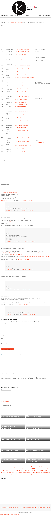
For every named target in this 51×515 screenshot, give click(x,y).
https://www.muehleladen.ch (21, 111)
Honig (7, 470)
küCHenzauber (36, 474)
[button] (8, 507)
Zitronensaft (3, 467)
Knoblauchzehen (25, 467)
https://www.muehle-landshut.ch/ (22, 85)
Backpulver (35, 470)
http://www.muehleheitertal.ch (21, 151)
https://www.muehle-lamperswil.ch (22, 137)
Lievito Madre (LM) (11, 467)
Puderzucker (24, 470)
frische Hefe (27, 472)
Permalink (24, 200)
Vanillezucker (5, 472)
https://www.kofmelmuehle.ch (21, 125)
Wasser (18, 470)
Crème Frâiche (36, 467)
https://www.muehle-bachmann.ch (22, 130)
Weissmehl (22, 472)
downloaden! (6, 401)
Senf (29, 474)
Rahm (2, 468)
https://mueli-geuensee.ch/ (21, 104)
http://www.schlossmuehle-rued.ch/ (23, 65)
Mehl (14, 472)
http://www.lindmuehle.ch (20, 59)
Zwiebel (19, 467)
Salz (30, 467)
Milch (42, 472)
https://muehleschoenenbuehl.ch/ (22, 88)
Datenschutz (20, 512)
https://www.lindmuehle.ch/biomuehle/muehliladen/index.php (15, 278)
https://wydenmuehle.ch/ (20, 102)
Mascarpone (45, 468)
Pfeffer (38, 472)
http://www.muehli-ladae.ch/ (21, 127)
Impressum (24, 512)
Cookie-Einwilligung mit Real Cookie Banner (9, 514)
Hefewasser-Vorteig (12, 470)
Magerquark (12, 474)
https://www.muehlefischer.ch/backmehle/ (24, 77)
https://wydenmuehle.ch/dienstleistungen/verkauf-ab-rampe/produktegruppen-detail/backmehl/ (22, 252)
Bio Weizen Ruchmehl (26, 468)
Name (2, 335)
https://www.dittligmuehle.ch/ (21, 71)
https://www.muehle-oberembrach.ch (23, 145)
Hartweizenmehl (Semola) (8, 468)
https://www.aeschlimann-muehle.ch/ (23, 68)
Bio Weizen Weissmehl (21, 474)
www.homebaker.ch (39, 142)
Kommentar (3, 323)
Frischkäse (18, 472)
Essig (31, 474)
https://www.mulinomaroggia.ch (22, 141)
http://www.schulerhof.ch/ (20, 106)
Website (2, 340)
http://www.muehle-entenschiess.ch (23, 134)
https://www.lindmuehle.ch (21, 117)
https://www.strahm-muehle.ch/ (22, 96)
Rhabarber (46, 472)
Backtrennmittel (43, 467)
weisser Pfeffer (3, 470)
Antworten (30, 200)
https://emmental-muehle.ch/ (21, 74)
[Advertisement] (25, 36)
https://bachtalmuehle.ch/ (20, 54)
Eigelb (16, 467)
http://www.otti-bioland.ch (20, 94)
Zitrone (32, 472)
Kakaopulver (38, 468)
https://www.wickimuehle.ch (21, 109)
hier (27, 383)
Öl (32, 474)
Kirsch (41, 468)
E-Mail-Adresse (4, 338)
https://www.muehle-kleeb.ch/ (21, 83)
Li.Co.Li (7, 474)
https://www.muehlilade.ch (21, 148)
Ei (9, 474)
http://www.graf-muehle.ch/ (21, 99)
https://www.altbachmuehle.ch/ (22, 51)
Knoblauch (20, 468)
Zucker (41, 470)
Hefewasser (15, 468)
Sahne (45, 470)
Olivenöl (42, 474)
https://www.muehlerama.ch (21, 154)
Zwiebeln (10, 472)
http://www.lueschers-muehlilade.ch (23, 123)
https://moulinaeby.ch (19, 80)
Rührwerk (47, 474)
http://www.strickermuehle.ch (21, 120)
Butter (33, 468)
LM (32, 467)
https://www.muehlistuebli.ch (21, 91)
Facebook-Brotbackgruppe (16, 22)
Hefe (48, 468)
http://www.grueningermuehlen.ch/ (22, 114)
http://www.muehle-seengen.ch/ (22, 49)
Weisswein (30, 470)
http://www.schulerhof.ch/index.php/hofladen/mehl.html (36, 256)
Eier (35, 472)
